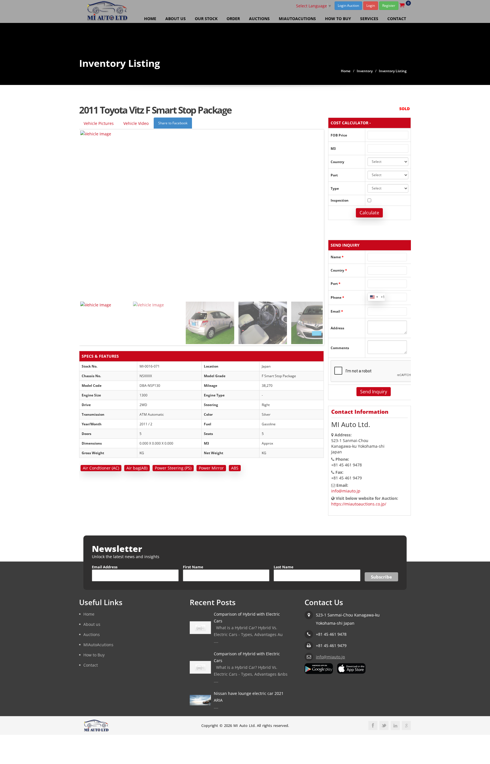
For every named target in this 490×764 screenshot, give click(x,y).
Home (150, 18)
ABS (234, 468)
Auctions (259, 18)
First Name (193, 566)
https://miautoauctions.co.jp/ (358, 504)
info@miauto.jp (345, 491)
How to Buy (338, 18)
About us (175, 18)
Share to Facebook (172, 123)
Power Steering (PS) (173, 468)
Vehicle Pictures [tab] (99, 123)
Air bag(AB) (136, 468)
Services (369, 18)
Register (388, 5)
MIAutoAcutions (297, 18)
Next (317, 320)
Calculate (369, 213)
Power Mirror (211, 468)
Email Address (104, 566)
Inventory (365, 71)
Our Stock (206, 18)
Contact (396, 18)
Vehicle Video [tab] (136, 123)
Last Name (283, 566)
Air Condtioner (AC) (101, 468)
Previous (86, 320)
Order (233, 18)
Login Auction (348, 5)
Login (370, 5)
